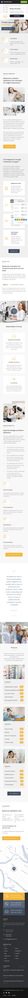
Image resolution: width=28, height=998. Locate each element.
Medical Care (7, 956)
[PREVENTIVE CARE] (6, 188)
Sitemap (14, 995)
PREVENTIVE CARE (16, 183)
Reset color (20, 222)
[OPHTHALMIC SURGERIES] (6, 238)
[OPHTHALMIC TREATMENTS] (6, 220)
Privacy (4, 995)
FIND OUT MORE (9, 146)
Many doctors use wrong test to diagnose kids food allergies (14, 970)
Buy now (24, 2)
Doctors (6, 951)
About (5, 948)
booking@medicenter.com (11, 939)
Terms (9, 995)
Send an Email (15, 912)
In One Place (6, 25)
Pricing (16, 948)
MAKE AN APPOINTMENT (10, 838)
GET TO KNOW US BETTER (14, 554)
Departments (18, 951)
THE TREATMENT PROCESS (17, 284)
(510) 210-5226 (8, 936)
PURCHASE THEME (7, 28)
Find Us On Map (16, 897)
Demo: (16, 214)
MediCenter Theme (11, 990)
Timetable (17, 953)
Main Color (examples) (19, 217)
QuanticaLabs (4, 1)
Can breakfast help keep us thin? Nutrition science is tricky (14, 981)
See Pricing (17, 15)
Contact (17, 958)
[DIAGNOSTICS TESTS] (6, 204)
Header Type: (17, 204)
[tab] (5, 284)
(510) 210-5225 (8, 7)
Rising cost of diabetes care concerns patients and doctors (14, 975)
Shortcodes (6, 961)
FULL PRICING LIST (14, 793)
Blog (5, 953)
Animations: (17, 211)
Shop (5, 958)
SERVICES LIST (14, 251)
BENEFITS (5, 284)
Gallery (16, 956)
